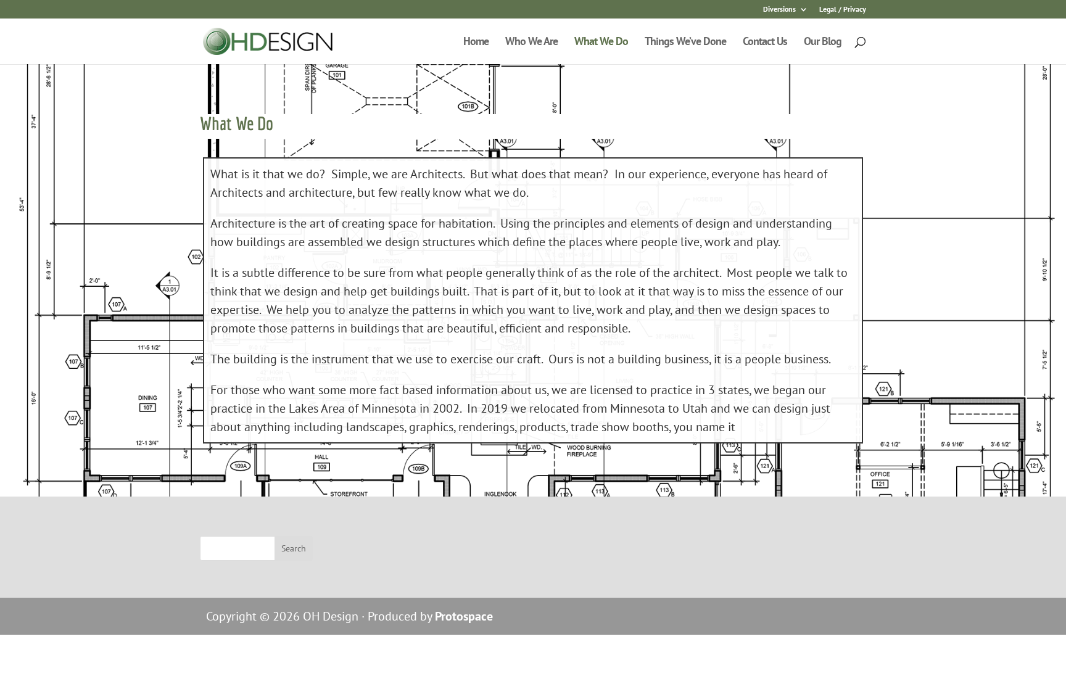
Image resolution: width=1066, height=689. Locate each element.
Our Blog (822, 42)
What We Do (601, 42)
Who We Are (531, 42)
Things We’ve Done (685, 42)
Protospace (464, 616)
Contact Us (765, 42)
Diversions (779, 10)
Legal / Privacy (842, 10)
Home (476, 42)
